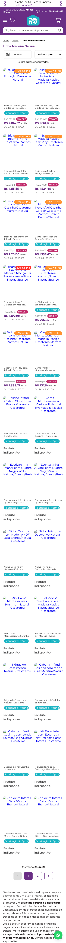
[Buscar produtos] (59, 30)
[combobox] (33, 30)
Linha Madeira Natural (33, 40)
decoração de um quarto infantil (22, 895)
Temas (15, 40)
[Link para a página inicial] (6, 40)
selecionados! (23, 5)
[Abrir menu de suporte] (58, 935)
